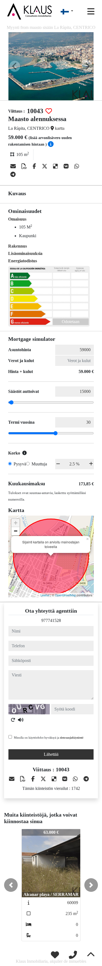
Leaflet (45, 595)
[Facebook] (35, 166)
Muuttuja (39, 464)
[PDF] (24, 166)
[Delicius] (56, 166)
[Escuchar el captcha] (21, 719)
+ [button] (15, 522)
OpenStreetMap (65, 595)
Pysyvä (20, 464)
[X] (45, 166)
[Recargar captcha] (13, 719)
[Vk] (67, 166)
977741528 (51, 620)
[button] (11, 885)
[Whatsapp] (76, 166)
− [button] (15, 531)
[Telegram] (13, 174)
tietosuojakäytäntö (72, 737)
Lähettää (51, 754)
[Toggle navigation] (91, 11)
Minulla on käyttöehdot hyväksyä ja (49, 737)
